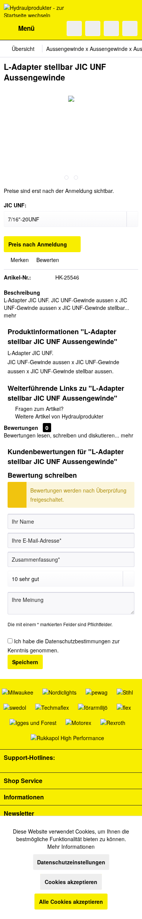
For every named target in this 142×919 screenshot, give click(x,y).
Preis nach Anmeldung (37, 244)
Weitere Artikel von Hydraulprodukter (58, 416)
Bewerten (47, 260)
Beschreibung (22, 292)
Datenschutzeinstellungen (71, 862)
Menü (26, 28)
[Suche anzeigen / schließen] (74, 28)
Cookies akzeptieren (71, 882)
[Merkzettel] (92, 28)
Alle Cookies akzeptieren (71, 901)
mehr (10, 315)
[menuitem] (19, 28)
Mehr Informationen (71, 846)
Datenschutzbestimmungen (78, 641)
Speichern (25, 662)
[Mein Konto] (111, 28)
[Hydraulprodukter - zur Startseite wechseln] (37, 10)
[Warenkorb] (129, 28)
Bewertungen (21, 427)
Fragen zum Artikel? (39, 408)
